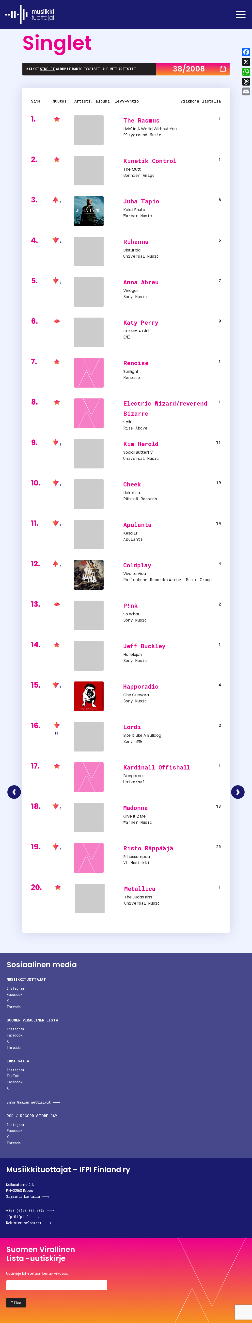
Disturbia (132, 250)
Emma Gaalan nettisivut (29, 1102)
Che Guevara (136, 695)
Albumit (63, 69)
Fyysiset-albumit (100, 69)
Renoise (135, 363)
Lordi (132, 727)
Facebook (15, 994)
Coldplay (137, 565)
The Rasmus (141, 120)
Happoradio (140, 686)
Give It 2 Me (134, 816)
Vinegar (130, 290)
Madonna (135, 808)
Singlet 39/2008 (238, 792)
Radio (77, 69)
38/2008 (189, 69)
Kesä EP (130, 533)
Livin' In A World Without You (150, 129)
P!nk (130, 605)
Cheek (132, 484)
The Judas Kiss (138, 897)
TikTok (13, 1075)
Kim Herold (140, 444)
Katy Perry (140, 322)
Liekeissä (131, 493)
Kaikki (32, 69)
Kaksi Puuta (134, 210)
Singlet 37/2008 (14, 792)
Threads (14, 1006)
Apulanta (137, 525)
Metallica (140, 889)
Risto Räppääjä (148, 848)
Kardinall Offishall (156, 767)
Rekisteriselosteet (24, 1222)
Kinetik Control (149, 161)
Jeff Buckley (144, 646)
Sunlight (131, 371)
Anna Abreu (141, 282)
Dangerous (133, 776)
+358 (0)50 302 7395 (25, 1210)
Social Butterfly (138, 452)
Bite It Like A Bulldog (142, 735)
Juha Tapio (141, 201)
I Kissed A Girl (136, 331)
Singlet (47, 69)
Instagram (16, 988)
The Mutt (132, 169)
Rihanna (136, 242)
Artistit (127, 69)
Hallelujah (132, 654)
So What (131, 614)
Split (127, 422)
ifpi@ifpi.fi (18, 1216)
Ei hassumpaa (136, 856)
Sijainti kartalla (23, 1196)
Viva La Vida (134, 573)
